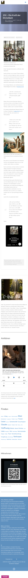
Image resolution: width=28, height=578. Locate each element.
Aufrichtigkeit (8, 260)
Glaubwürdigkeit (8, 263)
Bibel (13, 260)
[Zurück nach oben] (14, 568)
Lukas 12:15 (15, 263)
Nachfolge (15, 431)
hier (14, 398)
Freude (16, 419)
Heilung (19, 424)
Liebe (3, 431)
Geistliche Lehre (16, 261)
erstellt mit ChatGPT (12, 20)
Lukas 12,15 (17, 111)
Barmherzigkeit (14, 416)
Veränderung (3, 439)
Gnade (13, 425)
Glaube (4, 424)
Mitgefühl (7, 431)
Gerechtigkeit (21, 422)
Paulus (2, 434)
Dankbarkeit (3, 419)
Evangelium (9, 419)
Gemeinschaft (13, 422)
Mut (11, 431)
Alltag (6, 416)
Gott (16, 425)
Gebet (3, 422)
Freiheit (13, 419)
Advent (2, 416)
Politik (6, 434)
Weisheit (19, 439)
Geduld (7, 421)
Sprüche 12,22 (20, 86)
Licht (24, 428)
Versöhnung (10, 437)
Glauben (9, 425)
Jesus (12, 428)
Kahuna (14, 559)
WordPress (19, 559)
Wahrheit (15, 264)
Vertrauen (9, 264)
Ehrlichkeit (10, 261)
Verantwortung (16, 434)
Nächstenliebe (22, 431)
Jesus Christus (19, 428)
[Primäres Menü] (25, 2)
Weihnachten (14, 439)
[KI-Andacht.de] (3, 2)
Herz (22, 424)
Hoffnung (5, 428)
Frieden (20, 419)
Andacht (9, 416)
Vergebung (4, 437)
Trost (9, 434)
